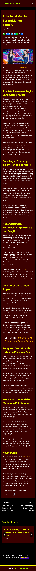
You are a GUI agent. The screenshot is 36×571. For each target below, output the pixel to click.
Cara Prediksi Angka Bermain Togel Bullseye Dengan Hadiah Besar (17, 532)
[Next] (31, 534)
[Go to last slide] (4, 534)
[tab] (14, 544)
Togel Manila (22, 490)
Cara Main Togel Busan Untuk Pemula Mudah (8, 506)
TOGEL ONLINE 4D (21, 494)
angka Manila (27, 457)
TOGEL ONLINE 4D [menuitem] (26, 68)
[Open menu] (32, 3)
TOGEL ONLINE (7, 13)
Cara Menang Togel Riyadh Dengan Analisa (27, 506)
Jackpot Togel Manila (10, 490)
